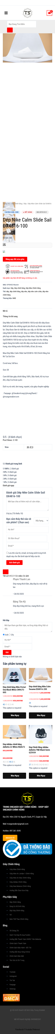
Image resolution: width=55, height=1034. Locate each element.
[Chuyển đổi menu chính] (6, 13)
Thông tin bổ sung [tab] (10, 316)
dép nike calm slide (35, 291)
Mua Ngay (15, 715)
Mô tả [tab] (5, 311)
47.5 (31, 447)
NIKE (14, 298)
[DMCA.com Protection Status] (11, 997)
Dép (25, 204)
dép (7, 291)
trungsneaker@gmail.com (17, 824)
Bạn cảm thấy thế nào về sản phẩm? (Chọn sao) (18, 521)
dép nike (24, 291)
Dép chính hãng (16, 204)
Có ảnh (26, 576)
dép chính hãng (15, 291)
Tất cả (5, 576)
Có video (19, 576)
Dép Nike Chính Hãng (33, 288)
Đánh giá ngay (8, 485)
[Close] (5, 571)
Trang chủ (6, 204)
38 (28, 447)
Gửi (7, 652)
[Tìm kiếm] (10, 30)
